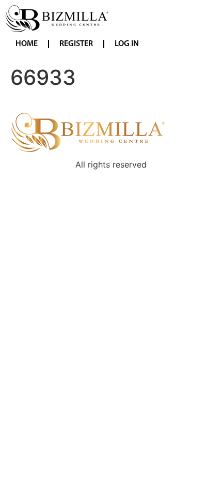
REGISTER (76, 44)
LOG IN (127, 44)
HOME (26, 44)
